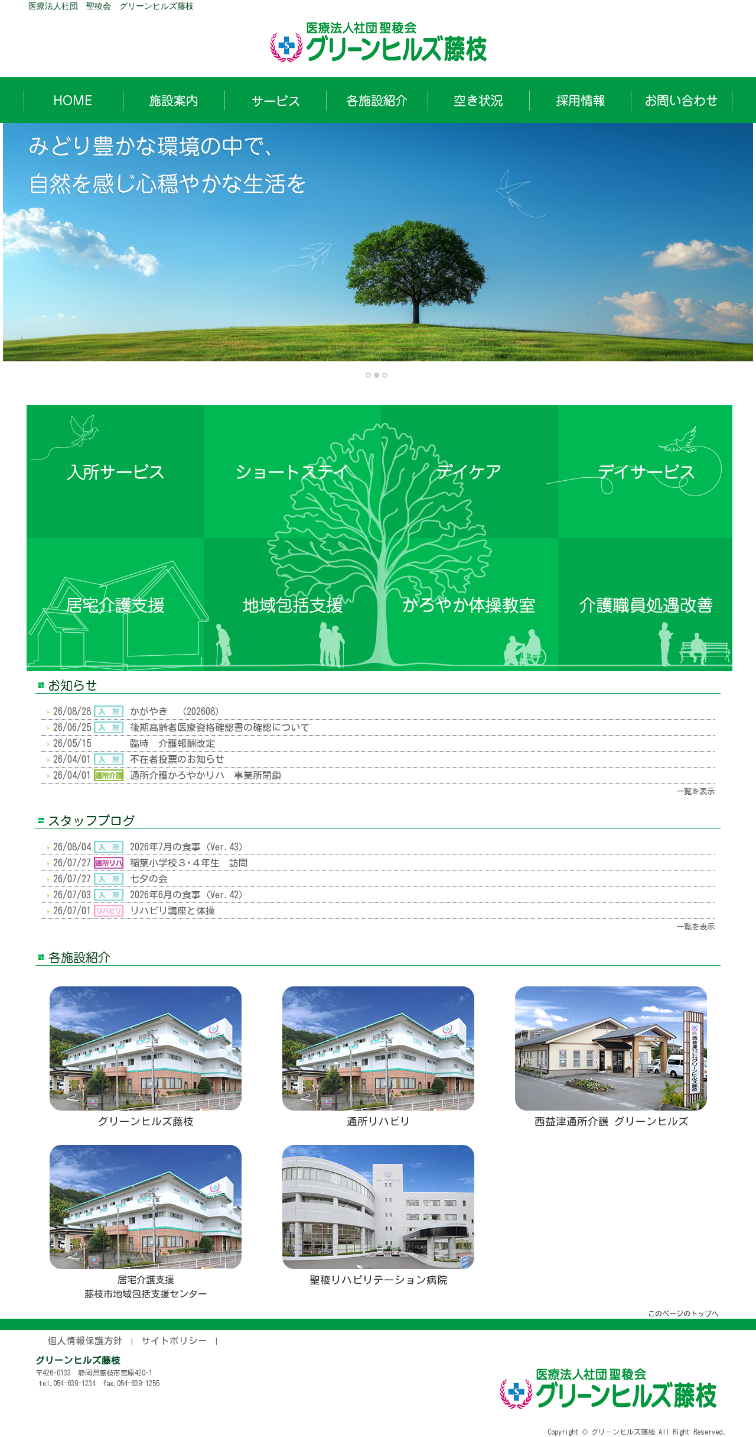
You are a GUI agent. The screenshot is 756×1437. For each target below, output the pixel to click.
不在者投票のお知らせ (177, 759)
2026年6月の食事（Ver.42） (189, 894)
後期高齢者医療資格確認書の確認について (219, 727)
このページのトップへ (683, 1313)
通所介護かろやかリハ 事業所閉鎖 (205, 775)
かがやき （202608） (177, 711)
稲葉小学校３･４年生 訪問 (189, 863)
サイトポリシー (174, 1340)
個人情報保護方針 (85, 1340)
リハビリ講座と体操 (172, 910)
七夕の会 (149, 878)
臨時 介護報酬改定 (172, 743)
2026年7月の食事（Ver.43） (189, 847)
